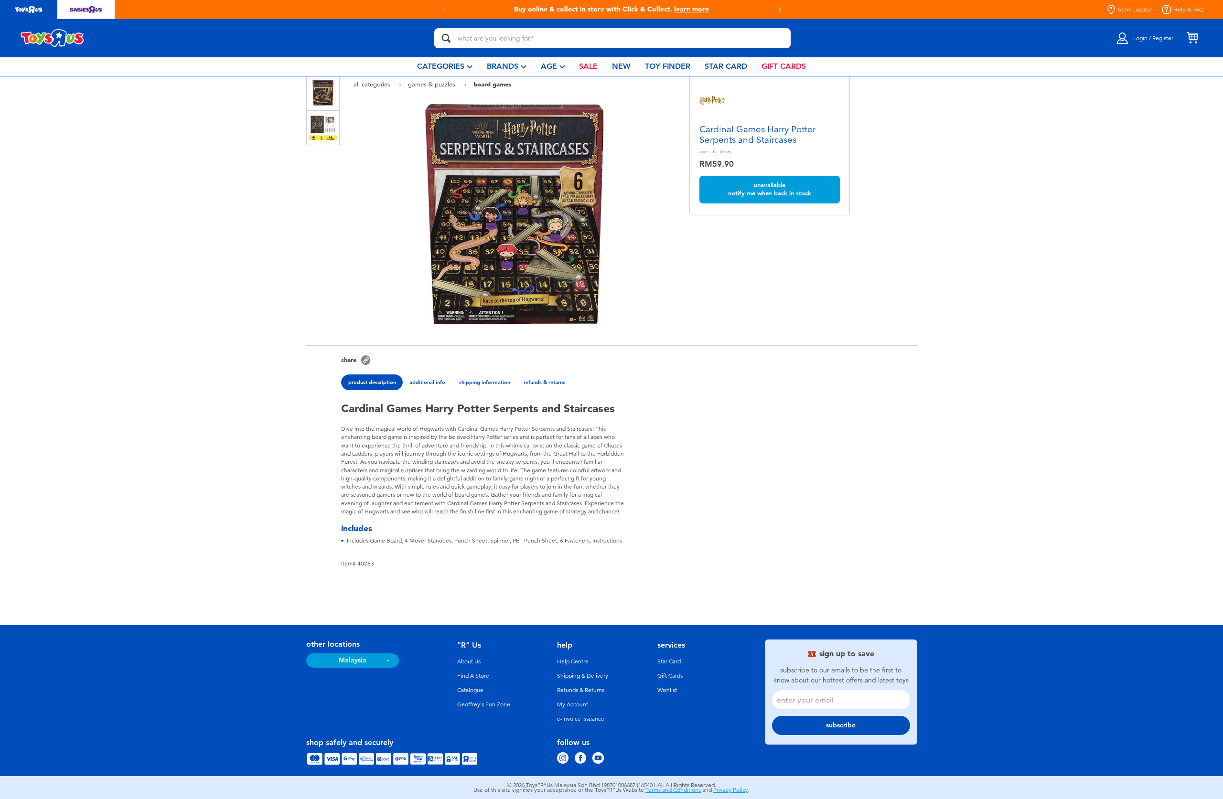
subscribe (841, 725)
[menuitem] (445, 66)
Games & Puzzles (432, 84)
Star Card (669, 661)
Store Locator (1135, 9)
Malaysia (352, 660)
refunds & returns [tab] (544, 382)
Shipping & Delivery (582, 675)
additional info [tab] (427, 382)
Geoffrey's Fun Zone (483, 704)
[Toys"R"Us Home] (52, 38)
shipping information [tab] (484, 382)
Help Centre (573, 661)
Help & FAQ (1188, 9)
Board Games (492, 84)
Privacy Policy (730, 790)
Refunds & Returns (580, 690)
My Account (572, 704)
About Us (469, 661)
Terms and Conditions (673, 790)
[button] (779, 9)
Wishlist (667, 690)
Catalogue (470, 690)
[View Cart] (1192, 38)
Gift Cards (670, 675)
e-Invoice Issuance (580, 718)
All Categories (373, 84)
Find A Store (473, 675)
